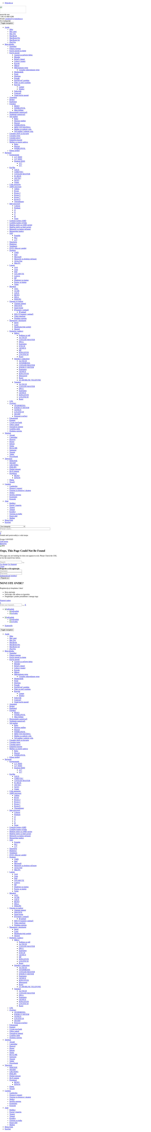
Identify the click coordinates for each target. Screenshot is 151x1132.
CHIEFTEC (18, 778)
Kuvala (17, 670)
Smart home (18, 914)
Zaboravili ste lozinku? (8, 576)
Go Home (3, 564)
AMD (16, 859)
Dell (15, 878)
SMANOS (18, 912)
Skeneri (17, 936)
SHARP (17, 1021)
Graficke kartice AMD (17, 827)
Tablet (11, 1061)
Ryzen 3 (17, 800)
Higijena (17, 683)
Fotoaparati (13, 1025)
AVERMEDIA (24, 970)
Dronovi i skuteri (15, 1095)
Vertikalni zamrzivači (17, 721)
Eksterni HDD (19, 768)
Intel (15, 861)
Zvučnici (12, 1010)
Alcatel (12, 1042)
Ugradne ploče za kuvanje (19, 740)
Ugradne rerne (14, 742)
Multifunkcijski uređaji (22, 934)
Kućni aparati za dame (17, 657)
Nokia (11, 1053)
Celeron (17, 812)
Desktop (12, 857)
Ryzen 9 (17, 806)
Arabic (15, 613)
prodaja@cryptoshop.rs (14, 19)
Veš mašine (13, 723)
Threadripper (19, 808)
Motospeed (23, 982)
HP (15, 885)
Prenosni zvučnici (20, 1023)
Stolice (12, 1099)
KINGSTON (24, 959)
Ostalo (16, 789)
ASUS (16, 776)
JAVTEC (17, 785)
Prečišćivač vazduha (21, 687)
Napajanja (13, 849)
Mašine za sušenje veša (22, 736)
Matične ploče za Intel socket (20, 834)
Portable (17, 842)
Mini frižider (18, 717)
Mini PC (17, 870)
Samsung (12, 1057)
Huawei (12, 1046)
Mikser (16, 672)
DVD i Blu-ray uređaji (17, 855)
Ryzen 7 (17, 804)
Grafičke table (14, 1036)
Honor (11, 1048)
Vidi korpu (4, 541)
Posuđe (17, 685)
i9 (15, 823)
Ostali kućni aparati (21, 702)
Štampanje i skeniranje (17, 927)
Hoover (17, 730)
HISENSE (13, 1067)
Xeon (16, 825)
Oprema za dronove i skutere (20, 1097)
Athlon (16, 795)
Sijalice (21, 696)
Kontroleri (13, 1103)
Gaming (8, 1091)
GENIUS (22, 955)
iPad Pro (12, 649)
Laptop (12, 872)
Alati (6, 1108)
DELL (16, 904)
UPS (11, 1008)
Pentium (17, 815)
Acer (16, 874)
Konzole (12, 1106)
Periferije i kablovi (16, 938)
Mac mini (13, 638)
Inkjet (16, 929)
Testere (12, 1114)
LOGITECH (24, 961)
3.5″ (20, 772)
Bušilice (12, 1110)
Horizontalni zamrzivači (18, 719)
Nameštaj (12, 653)
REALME (13, 1055)
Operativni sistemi (16, 1033)
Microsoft (17, 863)
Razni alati (13, 1123)
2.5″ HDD (18, 764)
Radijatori (13, 708)
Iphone (12, 1050)
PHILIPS (17, 906)
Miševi (16, 940)
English (11, 609)
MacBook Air (14, 647)
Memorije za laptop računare (20, 836)
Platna (11, 1086)
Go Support (12, 564)
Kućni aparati (14, 659)
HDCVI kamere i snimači (23, 921)
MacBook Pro (14, 645)
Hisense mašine (20, 727)
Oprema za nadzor (16, 908)
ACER (16, 897)
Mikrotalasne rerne (21, 674)
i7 (15, 821)
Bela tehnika (9, 651)
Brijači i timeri (19, 666)
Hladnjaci (13, 851)
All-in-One (18, 868)
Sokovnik (17, 698)
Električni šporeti (15, 747)
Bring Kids (9, 1127)
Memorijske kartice (16, 838)
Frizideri (12, 710)
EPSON (17, 1084)
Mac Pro (12, 640)
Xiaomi (12, 1059)
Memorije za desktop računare (25, 866)
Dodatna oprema (20, 925)
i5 (15, 819)
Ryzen (16, 798)
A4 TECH (23, 944)
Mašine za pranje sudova (18, 749)
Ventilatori (13, 853)
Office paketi (14, 1031)
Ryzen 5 (17, 802)
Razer (21, 963)
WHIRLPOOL (19, 715)
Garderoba (13, 1093)
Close (2, 566)
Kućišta (12, 774)
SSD (11, 840)
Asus (16, 876)
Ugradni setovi (14, 744)
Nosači (12, 1089)
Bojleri (12, 706)
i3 (15, 817)
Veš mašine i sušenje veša (23, 738)
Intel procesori (14, 810)
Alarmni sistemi (20, 910)
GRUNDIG (13, 1072)
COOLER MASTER (22, 781)
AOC (16, 895)
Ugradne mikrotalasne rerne (29, 676)
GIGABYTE (19, 880)
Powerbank (13, 1063)
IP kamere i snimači (21, 917)
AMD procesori (15, 793)
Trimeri (12, 1116)
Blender (17, 664)
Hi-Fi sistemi (14, 1078)
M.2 (15, 844)
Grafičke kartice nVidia (18, 829)
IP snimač (22, 919)
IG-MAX (17, 783)
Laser (16, 931)
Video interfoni (19, 923)
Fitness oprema (15, 655)
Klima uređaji (14, 757)
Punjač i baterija (15, 1112)
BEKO (16, 713)
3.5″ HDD (18, 766)
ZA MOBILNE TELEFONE (30, 987)
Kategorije (9, 626)
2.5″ (20, 770)
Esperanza (23, 951)
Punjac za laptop (20, 889)
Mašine (12, 1125)
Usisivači (17, 700)
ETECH (22, 953)
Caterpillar (13, 1044)
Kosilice (12, 1118)
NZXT (16, 787)
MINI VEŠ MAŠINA (22, 734)
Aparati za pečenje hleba (23, 662)
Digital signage (15, 1076)
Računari (8, 759)
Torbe (16, 891)
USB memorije (15, 791)
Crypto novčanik (15, 1029)
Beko (16, 725)
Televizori (8, 1065)
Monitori (12, 893)
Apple (7, 634)
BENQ (16, 902)
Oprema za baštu (15, 1120)
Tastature (17, 989)
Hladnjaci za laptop (21, 887)
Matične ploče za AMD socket (20, 832)
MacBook (13, 642)
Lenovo (17, 883)
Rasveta (17, 691)
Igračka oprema (15, 1101)
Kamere (12, 1027)
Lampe (21, 693)
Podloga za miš (24, 942)
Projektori (13, 1080)
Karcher (8, 1129)
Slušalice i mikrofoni (21, 965)
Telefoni (8, 1040)
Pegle (16, 681)
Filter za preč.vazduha (22, 689)
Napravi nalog (5, 600)
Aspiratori (13, 704)
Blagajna (3, 544)
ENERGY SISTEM (26, 974)
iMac (11, 636)
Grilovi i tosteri (19, 668)
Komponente (14, 761)
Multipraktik (18, 679)
